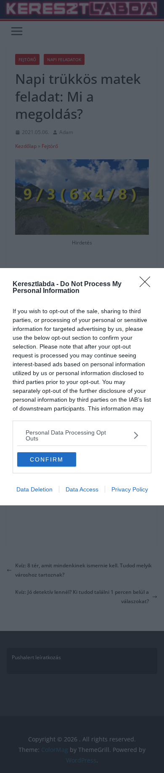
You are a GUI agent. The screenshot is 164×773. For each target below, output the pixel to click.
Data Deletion (34, 489)
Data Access (82, 489)
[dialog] (82, 386)
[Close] (148, 284)
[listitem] (82, 435)
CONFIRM (46, 459)
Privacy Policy (129, 489)
